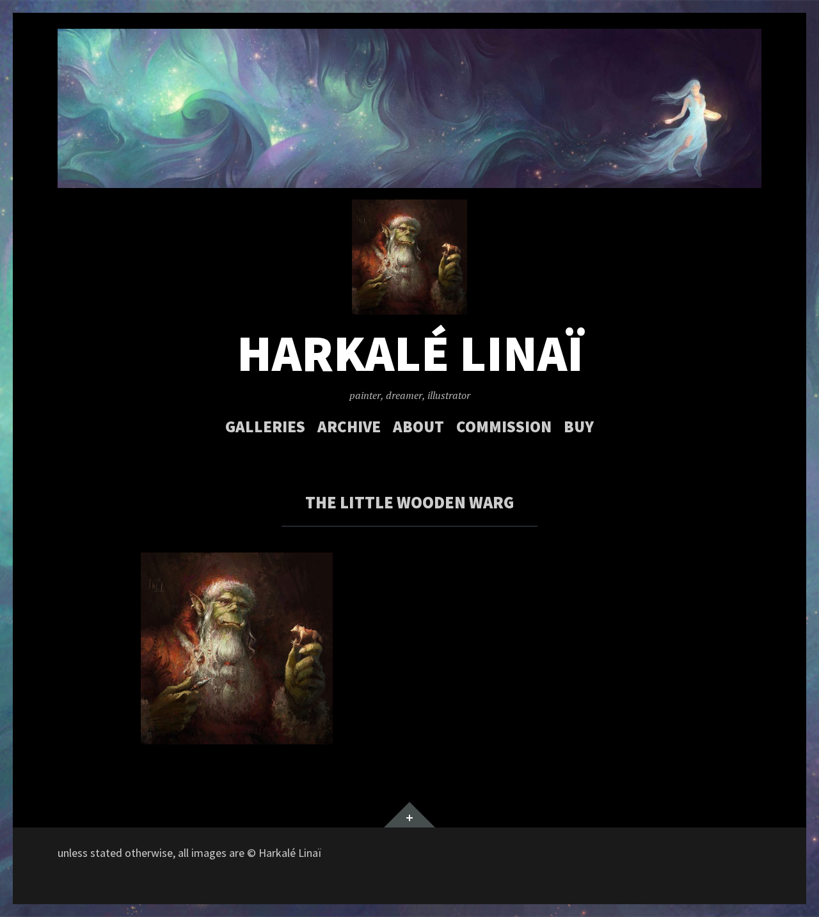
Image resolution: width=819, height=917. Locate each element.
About (418, 426)
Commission (504, 426)
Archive (349, 426)
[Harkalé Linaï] (409, 108)
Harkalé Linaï (410, 353)
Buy (579, 426)
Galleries (265, 426)
